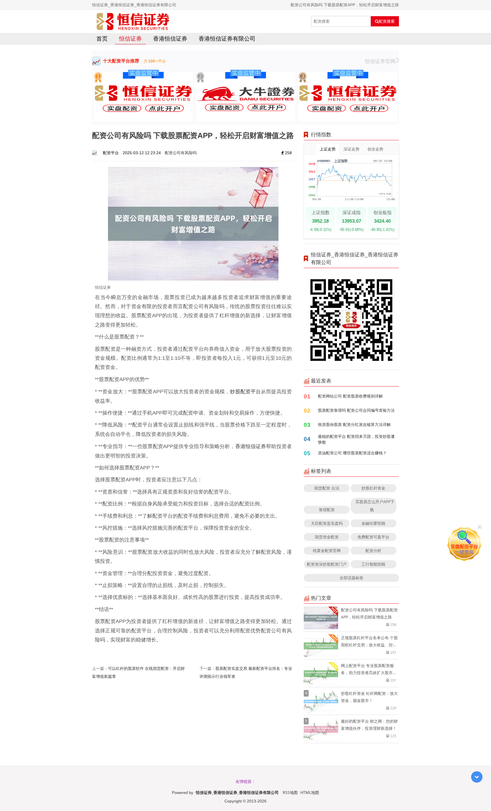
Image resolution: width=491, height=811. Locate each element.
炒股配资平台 (245, 391)
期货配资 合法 (326, 488)
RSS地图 (290, 792)
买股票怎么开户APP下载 (374, 505)
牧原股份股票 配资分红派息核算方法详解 (354, 424)
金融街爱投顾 (373, 523)
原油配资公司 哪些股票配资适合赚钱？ (352, 452)
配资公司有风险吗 (181, 152)
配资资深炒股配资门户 (327, 564)
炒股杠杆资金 (373, 488)
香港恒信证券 (170, 38)
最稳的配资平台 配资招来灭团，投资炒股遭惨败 (356, 439)
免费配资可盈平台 (373, 537)
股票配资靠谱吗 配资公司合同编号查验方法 (356, 410)
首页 (102, 38)
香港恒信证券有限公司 (227, 38)
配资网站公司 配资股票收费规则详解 (350, 396)
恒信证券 (130, 38)
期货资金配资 (327, 537)
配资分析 (373, 550)
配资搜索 (387, 21)
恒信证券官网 (380, 61)
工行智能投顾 (373, 564)
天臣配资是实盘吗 (327, 523)
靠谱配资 (327, 509)
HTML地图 (309, 792)
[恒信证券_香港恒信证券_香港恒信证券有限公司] (133, 21)
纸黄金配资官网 (327, 550)
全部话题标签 (351, 577)
